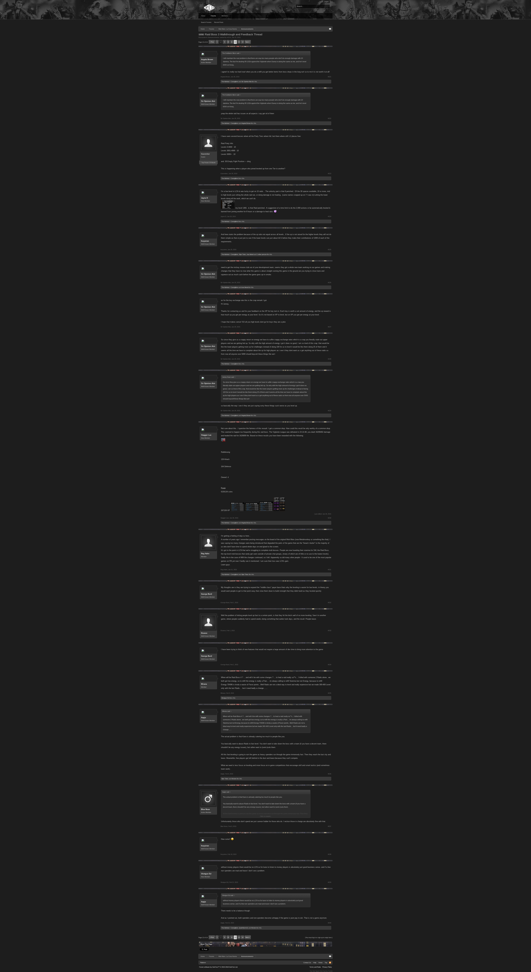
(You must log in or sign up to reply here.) (319, 937)
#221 (329, 77)
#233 (329, 630)
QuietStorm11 (243, 928)
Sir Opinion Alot (246, 81)
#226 (329, 282)
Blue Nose (205, 809)
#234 (329, 664)
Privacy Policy (327, 967)
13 (239, 42)
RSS (330, 962)
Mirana (204, 684)
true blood (250, 254)
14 (242, 42)
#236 (329, 774)
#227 (329, 327)
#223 (329, 173)
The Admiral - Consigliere (229, 81)
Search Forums (206, 22)
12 (235, 42)
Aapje (203, 718)
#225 (329, 249)
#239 (329, 882)
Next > (247, 42)
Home (203, 16)
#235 (329, 693)
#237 (329, 826)
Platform (203, 962)
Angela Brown (207, 59)
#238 (329, 854)
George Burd (206, 594)
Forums (213, 16)
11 (231, 42)
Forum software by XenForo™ (218, 967)
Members (225, 16)
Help (314, 962)
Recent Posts (218, 22)
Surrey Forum (328, 971)
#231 (329, 569)
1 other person (262, 254)
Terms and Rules (315, 967)
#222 (329, 118)
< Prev (212, 42)
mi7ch (229, 37)
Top (326, 962)
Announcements (213, 37)
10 (228, 42)
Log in (326, 1)
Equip (223, 488)
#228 (329, 359)
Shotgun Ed (225, 698)
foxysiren (205, 241)
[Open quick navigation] (330, 29)
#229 (329, 410)
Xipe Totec (242, 254)
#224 (329, 216)
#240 (329, 923)
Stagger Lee (206, 435)
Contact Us (307, 962)
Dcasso (204, 633)
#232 (329, 602)
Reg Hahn (205, 554)
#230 (329, 518)
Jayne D (204, 198)
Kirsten (234, 779)
